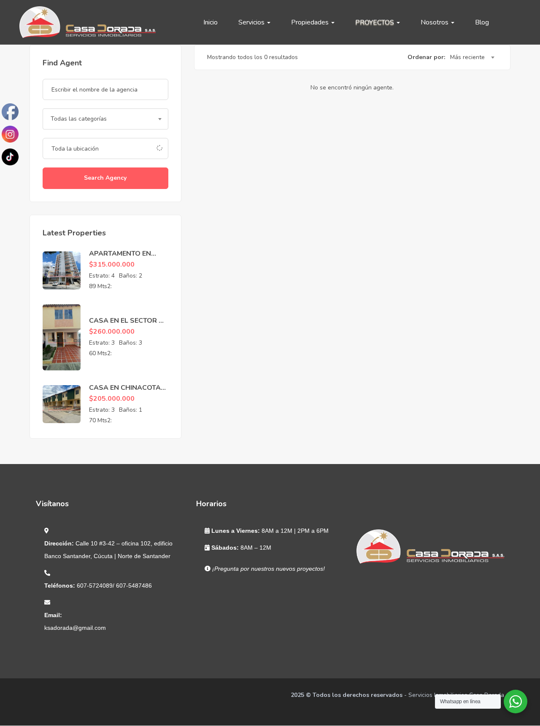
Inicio (210, 22)
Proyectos (375, 22)
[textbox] (105, 119)
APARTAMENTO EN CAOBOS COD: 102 (120, 258)
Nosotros (435, 22)
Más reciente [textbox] (467, 57)
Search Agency (105, 178)
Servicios (252, 22)
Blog (482, 22)
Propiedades (310, 22)
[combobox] (105, 119)
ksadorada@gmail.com (75, 627)
